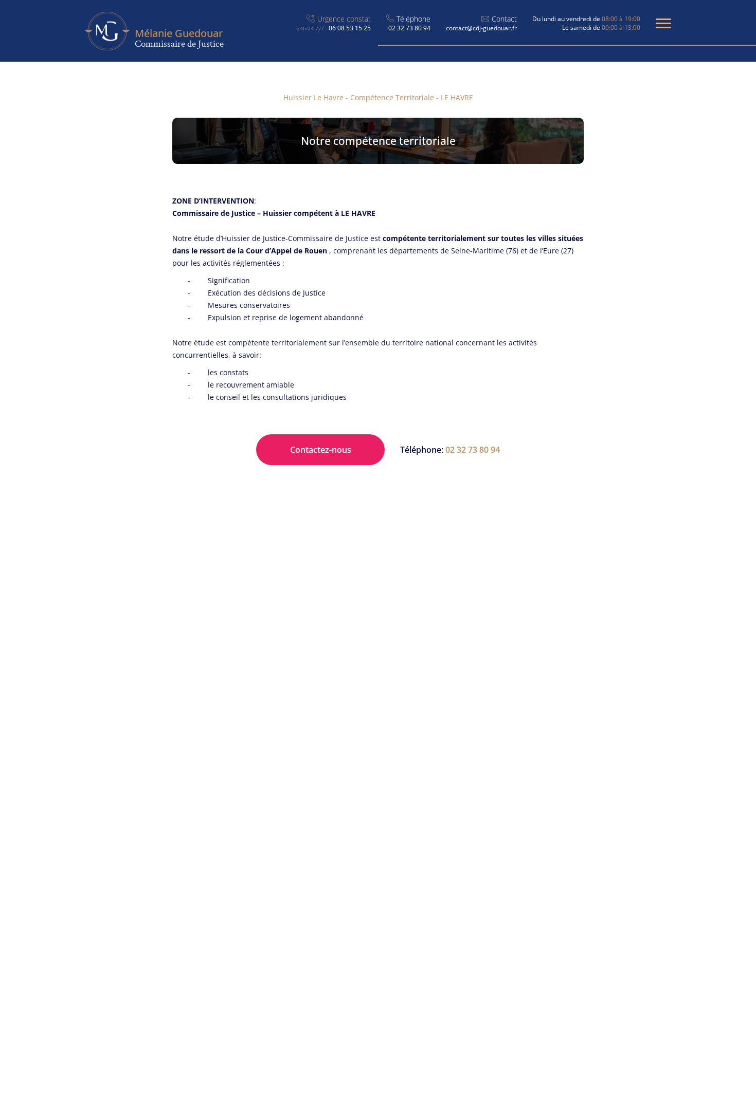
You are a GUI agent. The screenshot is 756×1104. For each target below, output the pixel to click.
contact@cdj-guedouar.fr (481, 28)
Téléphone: (450, 449)
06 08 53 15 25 (334, 28)
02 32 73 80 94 (409, 28)
